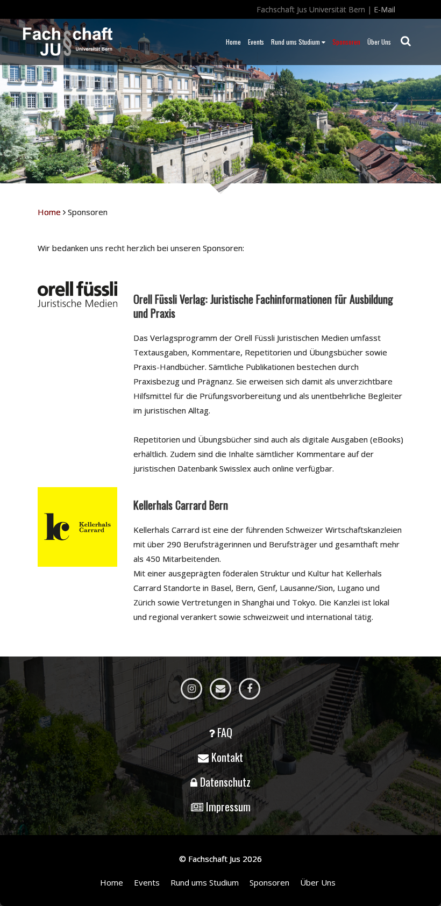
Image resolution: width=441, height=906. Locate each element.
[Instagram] (191, 689)
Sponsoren (346, 41)
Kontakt (227, 757)
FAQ (224, 732)
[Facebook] (249, 689)
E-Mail (384, 9)
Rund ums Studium (295, 41)
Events (256, 41)
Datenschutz (225, 782)
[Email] (220, 689)
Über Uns (379, 41)
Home (233, 41)
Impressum (228, 806)
